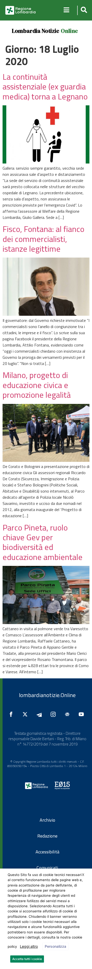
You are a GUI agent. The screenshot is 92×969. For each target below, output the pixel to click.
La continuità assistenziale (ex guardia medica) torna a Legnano (45, 86)
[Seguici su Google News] (68, 714)
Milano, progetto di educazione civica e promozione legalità (37, 385)
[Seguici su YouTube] (82, 714)
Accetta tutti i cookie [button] (27, 959)
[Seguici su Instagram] (54, 714)
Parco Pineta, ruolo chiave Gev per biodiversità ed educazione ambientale (43, 542)
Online (69, 31)
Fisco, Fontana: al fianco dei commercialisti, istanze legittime (43, 239)
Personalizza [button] (55, 946)
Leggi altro (29, 946)
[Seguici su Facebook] (12, 714)
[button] (83, 10)
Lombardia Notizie (35, 31)
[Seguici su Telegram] (40, 714)
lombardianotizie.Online (47, 695)
